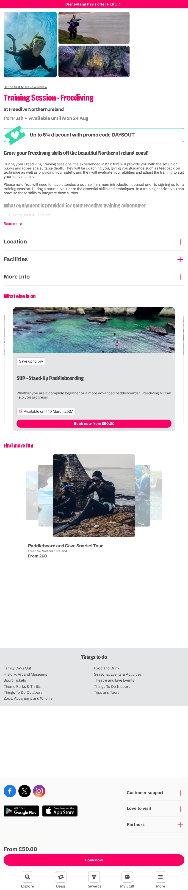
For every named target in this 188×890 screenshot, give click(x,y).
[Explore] (27, 877)
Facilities (16, 259)
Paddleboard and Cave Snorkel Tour (65, 546)
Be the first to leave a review (25, 87)
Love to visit (139, 808)
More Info (17, 276)
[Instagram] (39, 791)
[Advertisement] (94, 612)
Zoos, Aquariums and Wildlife (28, 698)
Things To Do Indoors (112, 686)
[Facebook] (10, 791)
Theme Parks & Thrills (22, 686)
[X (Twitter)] (24, 791)
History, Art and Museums (25, 674)
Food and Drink (106, 668)
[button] (25, 87)
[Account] (127, 877)
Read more (13, 223)
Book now (94, 860)
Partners (136, 824)
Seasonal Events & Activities (117, 674)
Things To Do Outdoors (23, 692)
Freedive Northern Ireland (47, 551)
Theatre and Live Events (114, 680)
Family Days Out (17, 668)
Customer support (145, 792)
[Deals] (60, 877)
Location (15, 241)
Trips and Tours (106, 692)
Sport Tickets (15, 680)
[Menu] (160, 877)
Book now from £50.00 (94, 423)
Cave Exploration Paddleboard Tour (47, 533)
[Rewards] (94, 877)
